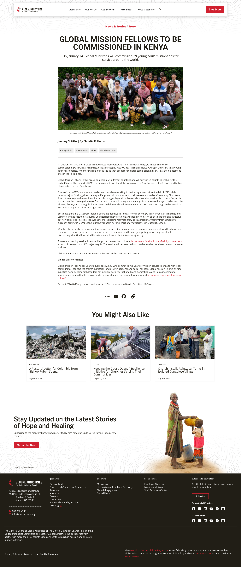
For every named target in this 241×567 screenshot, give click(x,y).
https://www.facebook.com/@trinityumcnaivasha (157, 241)
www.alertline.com (134, 556)
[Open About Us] (80, 9)
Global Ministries (108, 150)
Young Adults (66, 150)
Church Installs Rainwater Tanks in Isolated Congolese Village (181, 370)
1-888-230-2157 (203, 553)
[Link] (133, 296)
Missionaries (82, 150)
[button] (215, 9)
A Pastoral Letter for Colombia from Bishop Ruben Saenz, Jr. (53, 370)
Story (132, 26)
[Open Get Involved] (115, 9)
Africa (93, 150)
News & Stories (115, 26)
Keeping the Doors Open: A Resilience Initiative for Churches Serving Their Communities (119, 371)
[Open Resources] (132, 9)
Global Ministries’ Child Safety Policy (149, 550)
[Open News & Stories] (154, 9)
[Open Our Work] (96, 9)
